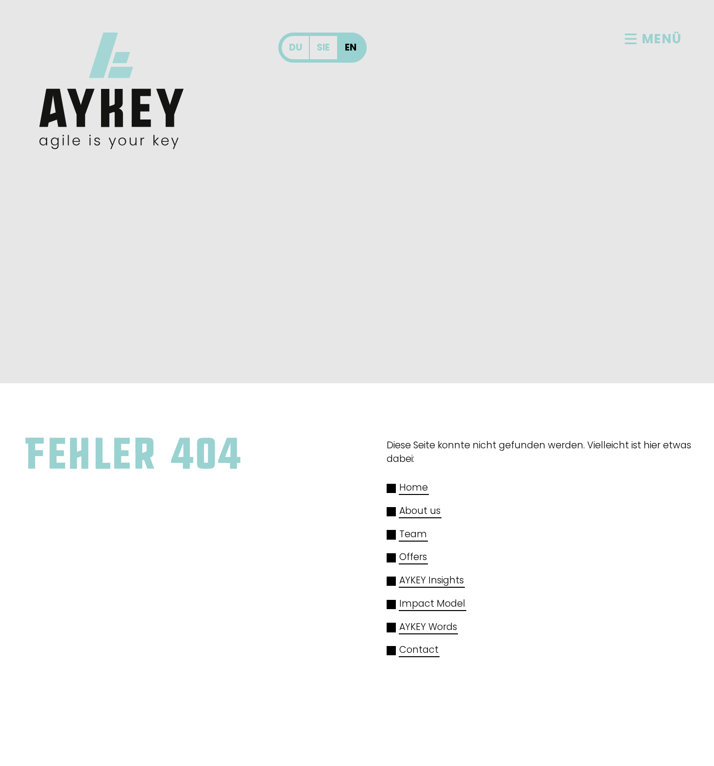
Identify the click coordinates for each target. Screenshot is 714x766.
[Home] (111, 91)
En (351, 47)
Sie (323, 47)
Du (295, 47)
